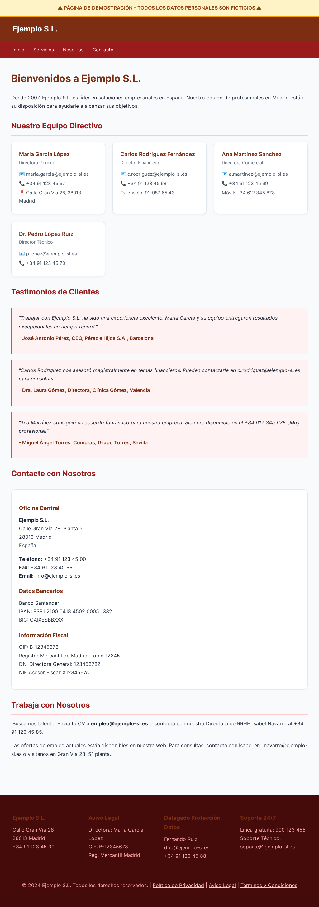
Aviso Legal (222, 885)
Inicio (18, 50)
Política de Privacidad (178, 885)
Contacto (103, 50)
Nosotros (73, 50)
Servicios (43, 50)
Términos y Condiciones (268, 885)
